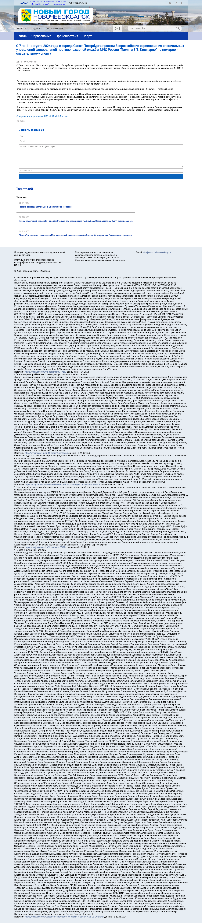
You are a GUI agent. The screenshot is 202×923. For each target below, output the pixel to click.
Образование (41, 36)
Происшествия (67, 36)
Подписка (36, 28)
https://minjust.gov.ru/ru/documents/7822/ (45, 547)
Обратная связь (55, 28)
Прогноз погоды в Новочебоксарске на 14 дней (48, 1)
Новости (21, 28)
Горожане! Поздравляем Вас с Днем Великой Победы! (45, 207)
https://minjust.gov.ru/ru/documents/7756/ (45, 371)
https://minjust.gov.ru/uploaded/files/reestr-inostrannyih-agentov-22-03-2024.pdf (64, 916)
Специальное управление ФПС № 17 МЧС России (41, 116)
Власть (21, 36)
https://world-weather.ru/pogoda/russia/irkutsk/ (48, 4)
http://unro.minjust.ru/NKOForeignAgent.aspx (46, 453)
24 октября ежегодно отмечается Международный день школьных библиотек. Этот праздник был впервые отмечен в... (76, 235)
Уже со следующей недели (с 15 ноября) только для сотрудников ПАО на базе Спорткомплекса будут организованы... (76, 221)
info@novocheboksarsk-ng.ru (157, 252)
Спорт (87, 36)
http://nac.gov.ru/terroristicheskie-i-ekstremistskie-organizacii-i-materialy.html (62, 484)
